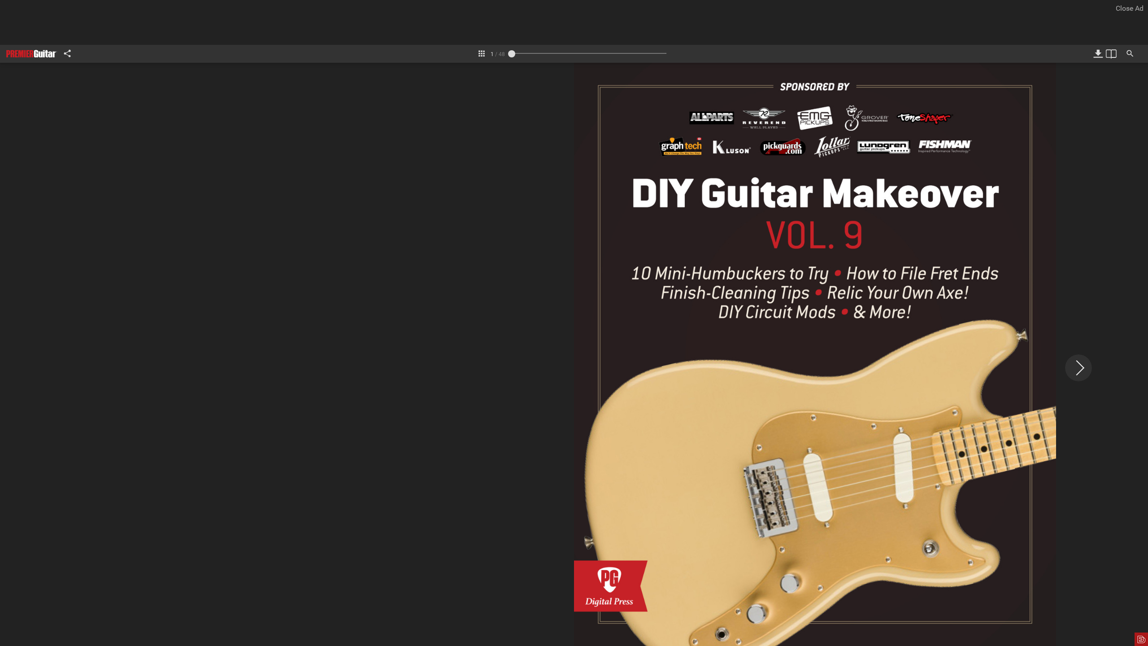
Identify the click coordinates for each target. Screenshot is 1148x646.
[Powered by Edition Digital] (1141, 639)
